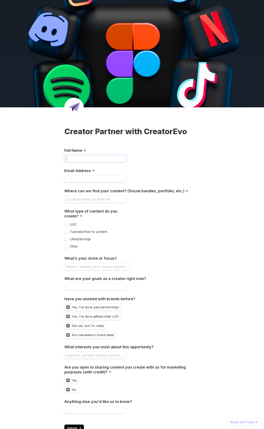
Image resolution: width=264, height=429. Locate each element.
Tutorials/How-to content (88, 231)
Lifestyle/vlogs (80, 239)
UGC (73, 224)
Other (74, 246)
